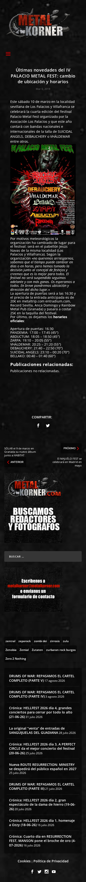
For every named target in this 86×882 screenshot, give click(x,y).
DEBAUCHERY (35, 136)
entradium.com (57, 301)
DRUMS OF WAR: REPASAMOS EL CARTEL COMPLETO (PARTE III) (42, 786)
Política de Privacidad (51, 861)
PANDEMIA (18, 332)
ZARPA (15, 340)
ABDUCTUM (19, 336)
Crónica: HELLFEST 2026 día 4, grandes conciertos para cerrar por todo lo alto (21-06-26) (40, 712)
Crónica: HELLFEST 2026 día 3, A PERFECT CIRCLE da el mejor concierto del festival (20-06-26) (42, 748)
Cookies (24, 861)
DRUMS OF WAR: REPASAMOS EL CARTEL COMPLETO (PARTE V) (42, 678)
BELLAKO (17, 356)
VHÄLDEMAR (60, 136)
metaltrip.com (33, 301)
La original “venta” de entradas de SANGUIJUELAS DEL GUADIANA (37, 730)
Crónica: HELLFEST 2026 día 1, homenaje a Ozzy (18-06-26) (42, 822)
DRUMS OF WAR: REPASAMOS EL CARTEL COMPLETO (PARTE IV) (42, 694)
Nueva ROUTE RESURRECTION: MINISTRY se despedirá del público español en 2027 (42, 766)
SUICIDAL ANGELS (24, 352)
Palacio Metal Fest (24, 116)
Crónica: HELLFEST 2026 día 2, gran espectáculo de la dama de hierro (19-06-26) (42, 804)
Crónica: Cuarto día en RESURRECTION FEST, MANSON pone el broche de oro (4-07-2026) (42, 840)
